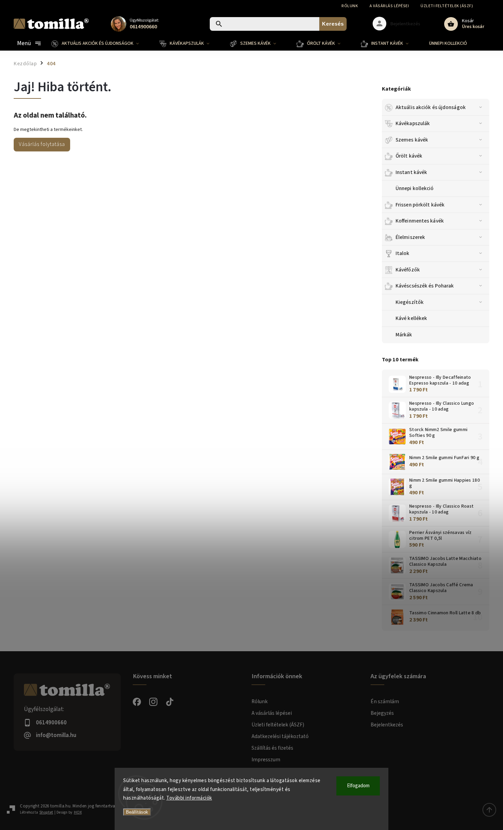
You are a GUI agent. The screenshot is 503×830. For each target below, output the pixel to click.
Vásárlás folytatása (42, 144)
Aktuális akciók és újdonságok (431, 107)
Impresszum (266, 759)
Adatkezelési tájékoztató (280, 736)
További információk (189, 798)
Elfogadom (358, 785)
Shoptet (46, 812)
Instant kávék (411, 172)
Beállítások (137, 812)
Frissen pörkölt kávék (420, 205)
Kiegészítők (410, 302)
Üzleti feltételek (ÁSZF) (447, 6)
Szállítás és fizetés (272, 748)
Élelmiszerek (410, 237)
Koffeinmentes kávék (420, 221)
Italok (403, 253)
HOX (78, 812)
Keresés (333, 24)
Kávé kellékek (411, 318)
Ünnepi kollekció (415, 188)
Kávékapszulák (413, 123)
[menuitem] (100, 43)
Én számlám (385, 701)
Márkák (404, 334)
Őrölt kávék (409, 156)
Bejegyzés (382, 713)
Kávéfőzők (408, 269)
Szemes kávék (412, 140)
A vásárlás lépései (389, 6)
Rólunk (349, 6)
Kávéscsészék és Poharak (425, 286)
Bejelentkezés (387, 724)
